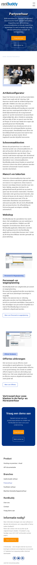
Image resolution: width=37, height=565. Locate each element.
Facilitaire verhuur (10, 487)
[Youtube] (18, 558)
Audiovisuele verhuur (11, 479)
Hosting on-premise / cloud (13, 463)
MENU (34, 5)
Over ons (7, 502)
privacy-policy (15, 563)
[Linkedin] (14, 558)
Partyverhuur (8, 483)
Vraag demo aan (9, 511)
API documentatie (10, 467)
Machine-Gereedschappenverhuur (15, 491)
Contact (6, 506)
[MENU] (34, 3)
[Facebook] (22, 558)
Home (4, 56)
